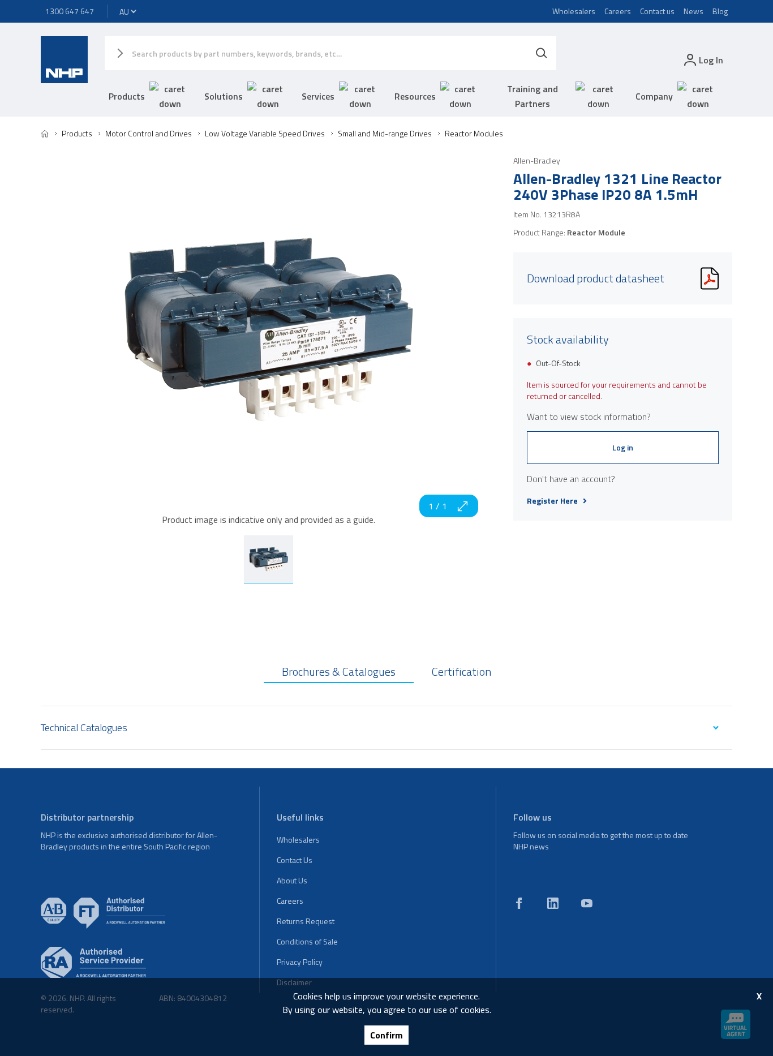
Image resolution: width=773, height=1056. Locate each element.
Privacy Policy (300, 962)
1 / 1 (437, 506)
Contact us (657, 11)
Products (127, 96)
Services (318, 96)
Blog (720, 11)
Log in (622, 447)
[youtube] (586, 903)
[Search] (541, 53)
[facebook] (519, 903)
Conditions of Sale (307, 941)
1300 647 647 (69, 11)
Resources (415, 96)
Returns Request (305, 921)
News (693, 11)
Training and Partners (532, 96)
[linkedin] (553, 903)
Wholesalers (573, 11)
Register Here (552, 500)
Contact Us (294, 860)
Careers (617, 11)
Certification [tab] (461, 671)
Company (654, 96)
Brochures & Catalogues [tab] (339, 671)
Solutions (223, 96)
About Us (292, 880)
